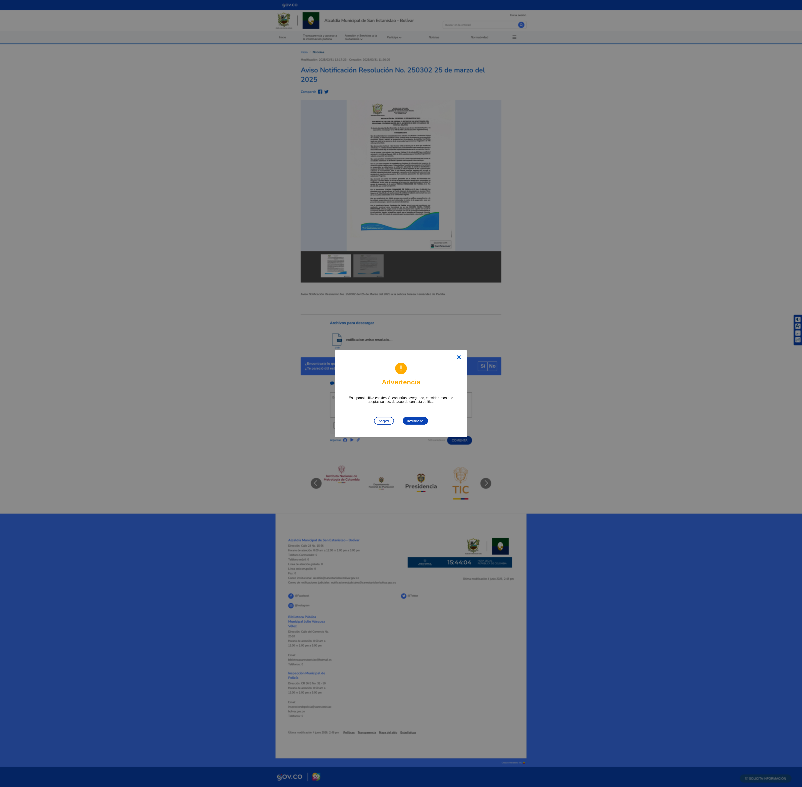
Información (415, 420)
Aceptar (384, 420)
